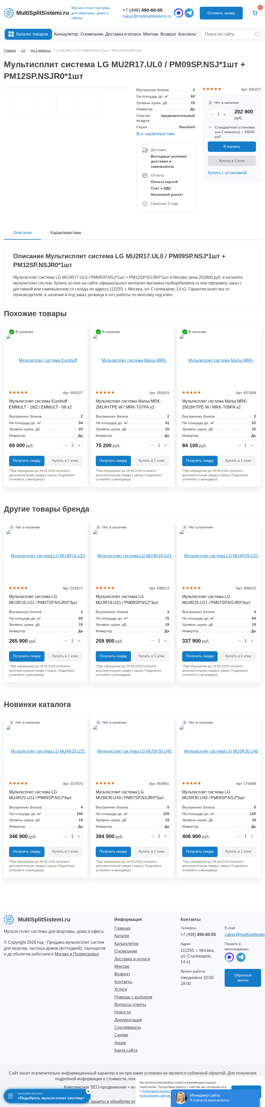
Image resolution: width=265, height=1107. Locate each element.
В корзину (232, 146)
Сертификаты (127, 1027)
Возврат (122, 974)
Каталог (121, 936)
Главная (122, 928)
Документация (128, 1020)
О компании (125, 951)
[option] (23, 103)
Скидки (121, 1035)
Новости (122, 1012)
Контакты (123, 982)
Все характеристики (155, 134)
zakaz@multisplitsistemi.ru (146, 16)
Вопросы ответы (130, 1004)
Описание (22, 232)
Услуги (120, 989)
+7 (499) (142, 10)
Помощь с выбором (133, 997)
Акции (120, 1043)
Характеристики (65, 232)
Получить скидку (27, 460)
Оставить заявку (221, 13)
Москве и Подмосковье (77, 954)
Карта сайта (125, 1050)
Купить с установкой (227, 173)
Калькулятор (126, 943)
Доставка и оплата (132, 959)
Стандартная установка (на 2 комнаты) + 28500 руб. (235, 132)
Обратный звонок (243, 977)
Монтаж (121, 966)
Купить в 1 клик (232, 161)
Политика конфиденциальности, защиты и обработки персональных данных (101, 1101)
